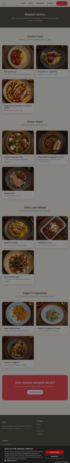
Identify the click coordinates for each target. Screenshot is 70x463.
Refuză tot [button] (54, 456)
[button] (24, 461)
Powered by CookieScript (62, 462)
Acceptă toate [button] (54, 452)
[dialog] (35, 231)
